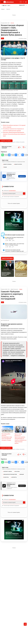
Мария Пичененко (14, 289)
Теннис (5, 167)
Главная (2, 9)
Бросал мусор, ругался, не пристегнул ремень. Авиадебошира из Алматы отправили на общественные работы (20, 438)
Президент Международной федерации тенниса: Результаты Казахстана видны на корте (14, 134)
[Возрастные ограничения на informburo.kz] (20, 2)
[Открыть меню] (2, 2)
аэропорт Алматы (8, 471)
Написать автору (23, 38)
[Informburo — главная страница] (9, 2)
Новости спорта (18, 164)
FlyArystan (6, 477)
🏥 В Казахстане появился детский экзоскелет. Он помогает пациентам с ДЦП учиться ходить (14, 251)
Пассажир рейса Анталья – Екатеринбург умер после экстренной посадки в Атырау (7, 437)
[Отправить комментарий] (24, 193)
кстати (12, 22)
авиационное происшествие (10, 474)
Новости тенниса (8, 164)
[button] (23, 5)
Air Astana (17, 471)
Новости (8, 9)
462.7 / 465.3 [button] (6, 5)
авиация (22, 474)
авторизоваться (12, 190)
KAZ (26, 1)
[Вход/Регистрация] (23, 2)
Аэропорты (14, 477)
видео (21, 289)
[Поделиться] (25, 624)
